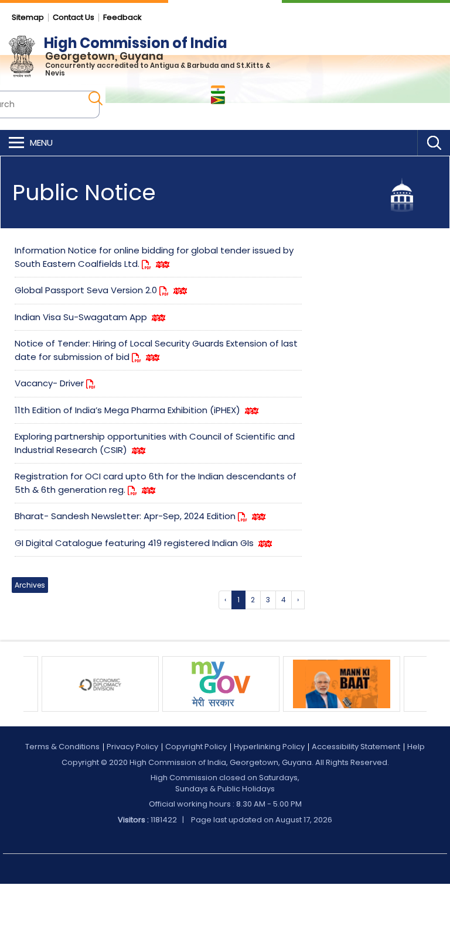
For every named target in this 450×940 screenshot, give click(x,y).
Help (416, 746)
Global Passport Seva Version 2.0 (87, 290)
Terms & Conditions (62, 746)
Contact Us (73, 17)
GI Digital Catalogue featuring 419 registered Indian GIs (135, 543)
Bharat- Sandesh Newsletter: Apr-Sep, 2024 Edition (126, 516)
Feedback (122, 17)
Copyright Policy (196, 746)
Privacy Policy (132, 746)
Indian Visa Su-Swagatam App (82, 317)
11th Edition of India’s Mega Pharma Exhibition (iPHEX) (129, 410)
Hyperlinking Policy (269, 746)
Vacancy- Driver (50, 383)
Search (433, 143)
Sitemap (28, 17)
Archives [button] (30, 585)
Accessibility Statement (356, 746)
